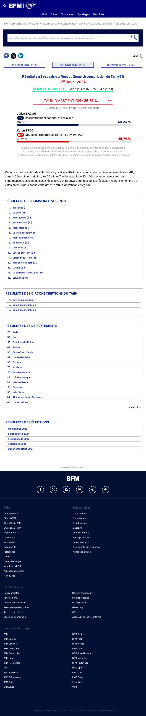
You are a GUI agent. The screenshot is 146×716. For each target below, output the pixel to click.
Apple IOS (92, 489)
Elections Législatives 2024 (25, 23)
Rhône (16, 347)
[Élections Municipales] (21, 5)
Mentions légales (80, 597)
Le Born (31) (19, 212)
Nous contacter (11, 593)
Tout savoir (67, 14)
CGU (74, 612)
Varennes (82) (20, 247)
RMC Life (77, 672)
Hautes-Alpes (20, 402)
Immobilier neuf (81, 532)
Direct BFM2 (10, 518)
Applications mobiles (14, 571)
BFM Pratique (80, 523)
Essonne (17, 387)
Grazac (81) (19, 267)
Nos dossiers (10, 542)
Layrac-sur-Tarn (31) (24, 252)
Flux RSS (66, 489)
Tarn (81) (83, 23)
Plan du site (9, 575)
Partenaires (9, 551)
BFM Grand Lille (12, 653)
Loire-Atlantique (22, 377)
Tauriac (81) (19, 207)
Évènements (10, 547)
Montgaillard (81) (22, 217)
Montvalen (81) (21, 227)
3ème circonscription (24, 310)
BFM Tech (77, 639)
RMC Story (9, 682)
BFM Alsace (78, 643)
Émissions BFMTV (13, 527)
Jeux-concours (80, 542)
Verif (74, 686)
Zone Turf (77, 682)
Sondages (84, 14)
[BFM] (4, 5)
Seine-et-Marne (21, 372)
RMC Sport (77, 667)
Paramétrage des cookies (16, 607)
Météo (7, 556)
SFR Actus (9, 686)
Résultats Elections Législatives (58, 23)
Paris (15, 332)
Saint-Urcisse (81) (22, 222)
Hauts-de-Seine (21, 357)
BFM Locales (10, 643)
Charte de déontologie (15, 617)
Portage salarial (81, 537)
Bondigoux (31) (21, 242)
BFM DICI (77, 648)
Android (105, 489)
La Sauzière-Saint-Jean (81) (28, 272)
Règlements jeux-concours (86, 547)
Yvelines (17, 367)
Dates (54, 14)
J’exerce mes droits (13, 612)
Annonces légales (82, 551)
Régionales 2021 (17, 444)
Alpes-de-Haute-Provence (27, 397)
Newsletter (79, 489)
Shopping (77, 527)
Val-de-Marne (20, 382)
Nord (15, 337)
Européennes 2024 (18, 433)
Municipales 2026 (17, 428)
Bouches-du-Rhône (23, 342)
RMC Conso (78, 677)
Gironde (17, 362)
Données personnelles (15, 602)
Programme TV (11, 532)
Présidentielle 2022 (18, 439)
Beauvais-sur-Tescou (126, 23)
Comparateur (80, 518)
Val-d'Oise (18, 392)
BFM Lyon (9, 658)
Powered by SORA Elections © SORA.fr (72, 467)
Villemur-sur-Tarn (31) (25, 257)
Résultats (99, 14)
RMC (6, 667)
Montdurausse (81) (23, 237)
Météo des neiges (12, 561)
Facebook (40, 489)
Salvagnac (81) (20, 277)
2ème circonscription (101, 23)
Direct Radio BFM (12, 523)
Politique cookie (80, 602)
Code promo (79, 513)
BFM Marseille (79, 658)
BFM (44, 14)
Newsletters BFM (12, 566)
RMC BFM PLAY (12, 672)
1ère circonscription (23, 300)
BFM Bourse (10, 639)
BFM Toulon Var (80, 663)
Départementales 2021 (20, 449)
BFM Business (79, 634)
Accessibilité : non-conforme (86, 617)
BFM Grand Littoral (81, 653)
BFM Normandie (12, 663)
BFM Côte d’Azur (12, 648)
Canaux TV (9, 537)
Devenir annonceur (82, 593)
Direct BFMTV (11, 513)
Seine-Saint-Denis (23, 352)
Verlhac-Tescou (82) (24, 232)
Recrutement (10, 597)
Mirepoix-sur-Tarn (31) (25, 262)
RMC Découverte (12, 677)
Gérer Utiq (77, 607)
